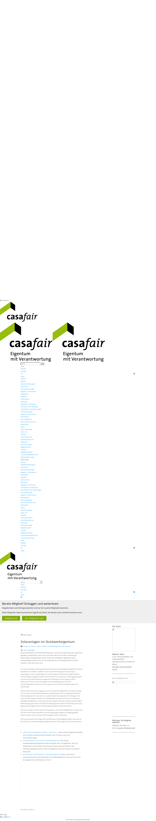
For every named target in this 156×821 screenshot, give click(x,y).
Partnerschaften (26, 444)
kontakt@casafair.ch (28, 809)
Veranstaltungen (26, 412)
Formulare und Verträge (29, 407)
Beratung (24, 402)
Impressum (79, 812)
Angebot (24, 397)
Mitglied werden (26, 452)
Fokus (23, 427)
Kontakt (23, 371)
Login (23, 376)
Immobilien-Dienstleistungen (31, 409)
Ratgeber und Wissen (28, 404)
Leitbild (23, 434)
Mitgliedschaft (26, 447)
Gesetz (39, 646)
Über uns (24, 432)
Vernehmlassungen (27, 389)
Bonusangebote (26, 419)
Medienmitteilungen (28, 384)
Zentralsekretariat (27, 439)
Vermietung (66, 646)
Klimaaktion (25, 417)
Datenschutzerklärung (93, 812)
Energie (25, 646)
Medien (23, 369)
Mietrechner (25, 399)
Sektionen (24, 442)
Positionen (24, 386)
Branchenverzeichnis (28, 422)
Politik (44, 646)
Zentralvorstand (26, 437)
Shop (22, 366)
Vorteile (23, 450)
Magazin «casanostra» (28, 391)
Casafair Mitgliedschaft (126, 728)
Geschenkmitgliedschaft (29, 455)
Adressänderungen (27, 457)
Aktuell (23, 381)
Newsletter (24, 394)
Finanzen (32, 646)
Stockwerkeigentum (54, 646)
